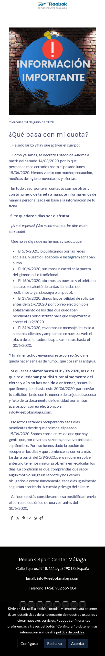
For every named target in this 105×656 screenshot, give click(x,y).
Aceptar (78, 643)
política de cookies (70, 632)
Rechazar (55, 643)
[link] (52, 5)
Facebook (50, 256)
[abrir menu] (8, 6)
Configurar (30, 643)
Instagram (71, 256)
